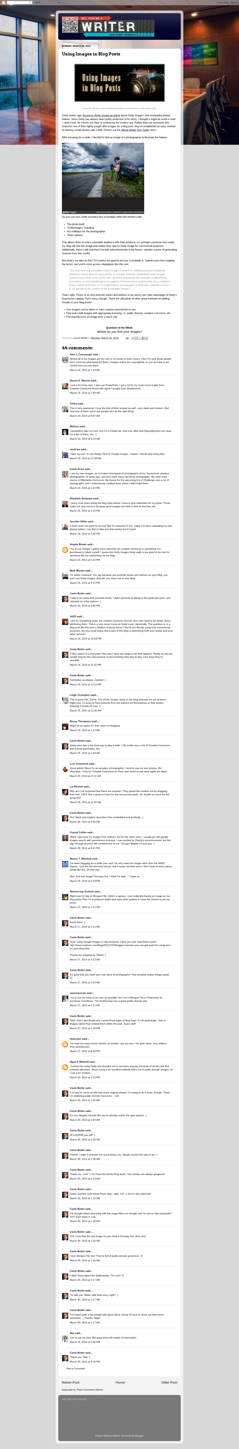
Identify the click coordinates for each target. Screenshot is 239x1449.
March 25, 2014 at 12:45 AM (85, 710)
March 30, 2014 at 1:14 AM (85, 1198)
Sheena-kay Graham (82, 891)
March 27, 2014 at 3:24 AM (85, 982)
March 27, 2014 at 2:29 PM (85, 1028)
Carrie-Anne (77, 469)
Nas (72, 1333)
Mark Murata (77, 570)
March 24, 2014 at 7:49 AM (85, 393)
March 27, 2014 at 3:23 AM (85, 959)
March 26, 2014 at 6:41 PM (85, 848)
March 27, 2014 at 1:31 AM (85, 907)
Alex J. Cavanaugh (81, 354)
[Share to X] (140, 338)
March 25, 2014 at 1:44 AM (85, 753)
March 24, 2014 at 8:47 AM (85, 416)
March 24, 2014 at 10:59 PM (85, 638)
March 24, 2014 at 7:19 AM (85, 370)
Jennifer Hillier (78, 521)
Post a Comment (75, 1368)
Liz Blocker (76, 786)
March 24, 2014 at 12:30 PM (85, 458)
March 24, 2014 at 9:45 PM (85, 605)
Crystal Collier (78, 832)
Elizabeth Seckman (81, 498)
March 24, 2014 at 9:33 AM (85, 439)
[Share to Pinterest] (146, 338)
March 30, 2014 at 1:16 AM (85, 1241)
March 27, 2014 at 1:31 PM (85, 1005)
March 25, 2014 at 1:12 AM (85, 730)
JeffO (73, 616)
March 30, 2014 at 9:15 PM (85, 1361)
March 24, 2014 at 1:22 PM (85, 488)
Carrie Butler (77, 593)
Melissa (74, 426)
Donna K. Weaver (80, 380)
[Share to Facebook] (143, 338)
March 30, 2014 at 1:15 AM (85, 1221)
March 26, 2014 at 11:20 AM (85, 802)
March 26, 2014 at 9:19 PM (85, 881)
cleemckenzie (78, 993)
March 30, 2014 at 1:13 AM (85, 1178)
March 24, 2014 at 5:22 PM (85, 560)
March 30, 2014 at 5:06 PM (85, 1342)
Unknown (75, 1039)
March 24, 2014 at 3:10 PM (85, 510)
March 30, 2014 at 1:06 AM (85, 1159)
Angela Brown (78, 544)
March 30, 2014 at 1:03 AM (85, 1120)
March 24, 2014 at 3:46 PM (85, 533)
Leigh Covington (80, 695)
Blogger (139, 1435)
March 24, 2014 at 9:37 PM (85, 583)
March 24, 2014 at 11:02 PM (85, 665)
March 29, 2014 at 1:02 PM (85, 1077)
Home (120, 1382)
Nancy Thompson (80, 721)
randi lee (75, 449)
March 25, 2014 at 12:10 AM (85, 684)
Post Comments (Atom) (90, 1389)
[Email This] (133, 338)
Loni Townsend (79, 763)
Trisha (73, 403)
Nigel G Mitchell (79, 1062)
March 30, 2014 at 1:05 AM (85, 1139)
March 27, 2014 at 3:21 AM (85, 926)
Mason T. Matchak (81, 858)
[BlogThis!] (136, 338)
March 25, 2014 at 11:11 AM (85, 776)
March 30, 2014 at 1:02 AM (85, 1100)
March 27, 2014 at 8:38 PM (85, 1051)
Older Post (169, 1382)
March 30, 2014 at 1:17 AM (85, 1280)
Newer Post (70, 1382)
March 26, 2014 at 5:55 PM (85, 822)
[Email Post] (126, 338)
